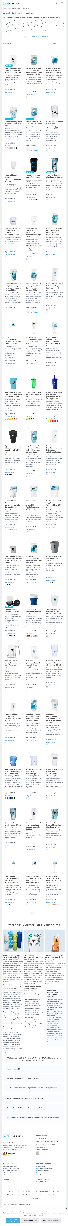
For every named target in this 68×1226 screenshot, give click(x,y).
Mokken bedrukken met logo (11, 1172)
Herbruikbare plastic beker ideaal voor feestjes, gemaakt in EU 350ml (34, 826)
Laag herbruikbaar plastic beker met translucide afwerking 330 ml (12, 231)
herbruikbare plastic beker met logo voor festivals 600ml (54, 286)
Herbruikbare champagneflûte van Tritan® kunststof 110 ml (12, 879)
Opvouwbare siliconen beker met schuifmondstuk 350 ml (13, 449)
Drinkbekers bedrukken (14, 8)
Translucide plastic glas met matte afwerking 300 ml (53, 612)
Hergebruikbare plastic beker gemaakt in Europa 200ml (13, 717)
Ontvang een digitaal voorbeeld (45, 1168)
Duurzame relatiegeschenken (11, 1168)
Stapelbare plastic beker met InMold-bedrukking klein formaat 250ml (33, 717)
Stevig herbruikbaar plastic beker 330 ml (13, 824)
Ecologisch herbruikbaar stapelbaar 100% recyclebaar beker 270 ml (53, 718)
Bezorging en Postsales (43, 1170)
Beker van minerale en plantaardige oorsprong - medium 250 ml (54, 231)
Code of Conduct (34, 1198)
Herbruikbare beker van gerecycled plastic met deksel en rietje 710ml (54, 396)
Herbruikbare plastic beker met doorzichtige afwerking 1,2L (54, 773)
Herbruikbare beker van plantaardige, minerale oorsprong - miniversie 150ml (34, 71)
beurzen (49, 1003)
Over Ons (10, 1191)
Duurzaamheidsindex (42, 1181)
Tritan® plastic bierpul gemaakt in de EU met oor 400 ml (12, 664)
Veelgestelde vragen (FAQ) (44, 1179)
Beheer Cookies (30, 1220)
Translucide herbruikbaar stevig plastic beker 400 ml (54, 825)
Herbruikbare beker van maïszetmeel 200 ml (54, 558)
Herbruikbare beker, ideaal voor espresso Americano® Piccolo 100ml (13, 559)
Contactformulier (57, 1194)
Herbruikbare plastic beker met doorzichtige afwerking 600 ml (34, 773)
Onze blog (6, 1179)
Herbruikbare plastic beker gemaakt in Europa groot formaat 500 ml (34, 287)
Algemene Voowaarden (42, 1191)
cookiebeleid (39, 1215)
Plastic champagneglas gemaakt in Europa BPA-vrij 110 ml (13, 340)
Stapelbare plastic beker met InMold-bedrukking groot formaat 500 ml (33, 449)
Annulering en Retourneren (44, 1172)
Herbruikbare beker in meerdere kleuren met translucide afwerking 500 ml (13, 773)
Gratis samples (41, 1177)
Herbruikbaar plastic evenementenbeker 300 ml (13, 124)
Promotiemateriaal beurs (10, 1166)
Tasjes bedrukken (8, 1177)
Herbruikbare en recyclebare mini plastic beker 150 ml (54, 70)
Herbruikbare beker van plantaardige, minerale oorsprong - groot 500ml (13, 287)
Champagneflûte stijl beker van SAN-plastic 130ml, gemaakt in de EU (33, 879)
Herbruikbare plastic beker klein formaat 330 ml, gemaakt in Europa (34, 125)
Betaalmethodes (41, 1174)
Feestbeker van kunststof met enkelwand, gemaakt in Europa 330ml (33, 232)
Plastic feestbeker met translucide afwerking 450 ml (53, 663)
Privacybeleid (10, 1194)
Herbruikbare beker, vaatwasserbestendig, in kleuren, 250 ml (14, 395)
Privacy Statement (57, 1191)
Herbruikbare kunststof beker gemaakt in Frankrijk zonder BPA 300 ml (32, 505)
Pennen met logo (8, 1174)
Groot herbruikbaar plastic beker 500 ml (54, 176)
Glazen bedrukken (24, 36)
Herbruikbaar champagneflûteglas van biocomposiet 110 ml (34, 340)
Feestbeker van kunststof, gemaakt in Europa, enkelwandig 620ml (54, 449)
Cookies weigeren (50, 1220)
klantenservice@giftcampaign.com (48, 1141)
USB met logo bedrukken (10, 1170)
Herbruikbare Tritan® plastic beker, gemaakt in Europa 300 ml (12, 504)
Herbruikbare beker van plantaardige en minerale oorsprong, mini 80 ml (34, 559)
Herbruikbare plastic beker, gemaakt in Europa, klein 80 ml (13, 70)
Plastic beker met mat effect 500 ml (33, 176)
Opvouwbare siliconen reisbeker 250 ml (33, 612)
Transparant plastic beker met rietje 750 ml (34, 395)
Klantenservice (26, 1191)
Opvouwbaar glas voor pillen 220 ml (12, 611)
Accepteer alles (13, 1220)
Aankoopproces (41, 1166)
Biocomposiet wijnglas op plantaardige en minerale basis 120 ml (53, 341)
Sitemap (42, 1194)
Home (4, 8)
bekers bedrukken (38, 31)
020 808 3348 (41, 1138)
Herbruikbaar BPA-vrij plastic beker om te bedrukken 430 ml (54, 504)
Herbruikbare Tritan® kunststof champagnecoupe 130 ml (53, 879)
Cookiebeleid (26, 1194)
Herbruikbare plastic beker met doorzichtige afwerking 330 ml (54, 125)
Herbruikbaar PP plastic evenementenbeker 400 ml (13, 178)
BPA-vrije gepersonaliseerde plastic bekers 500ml (33, 664)
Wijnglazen (45, 36)
